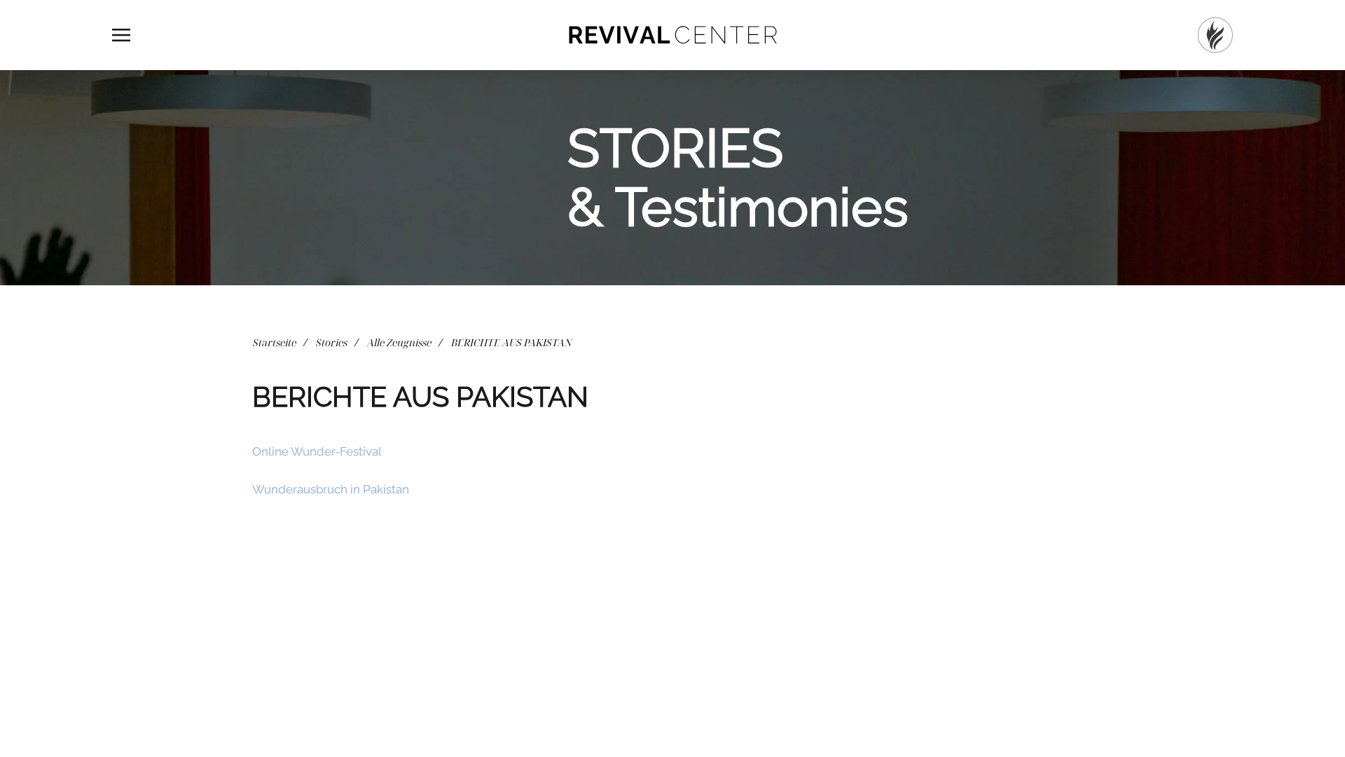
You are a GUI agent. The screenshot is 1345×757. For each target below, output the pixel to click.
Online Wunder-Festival (317, 451)
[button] (121, 35)
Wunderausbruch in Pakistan (330, 489)
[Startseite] (1215, 35)
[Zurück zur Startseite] (672, 35)
